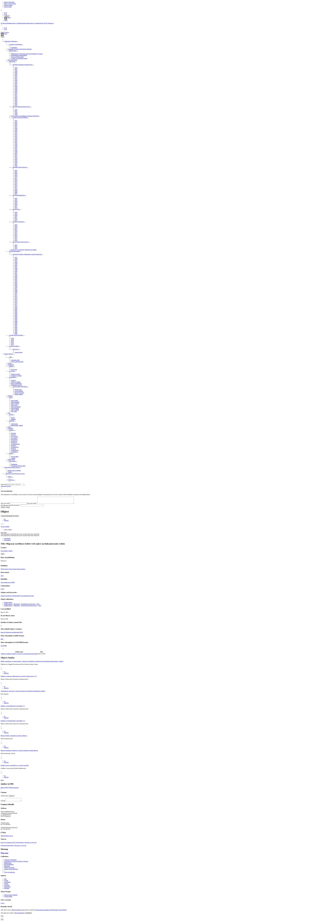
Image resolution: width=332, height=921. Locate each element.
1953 (16, 97)
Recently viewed (10, 473)
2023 (16, 248)
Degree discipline (19, 393)
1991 (16, 326)
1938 (16, 86)
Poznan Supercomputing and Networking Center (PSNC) (51, 910)
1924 (16, 123)
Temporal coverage (16, 375)
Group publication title (17, 361)
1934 (16, 80)
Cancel (3, 507)
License (13, 458)
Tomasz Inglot (18, 352)
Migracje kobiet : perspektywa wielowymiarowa (14, 735)
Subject (11, 366)
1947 (16, 148)
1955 (16, 100)
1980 (16, 309)
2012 (16, 186)
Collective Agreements (15, 44)
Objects (10, 476)
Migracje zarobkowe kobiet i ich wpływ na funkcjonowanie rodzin (19, 653)
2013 (16, 184)
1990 (16, 324)
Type (9, 413)
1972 (16, 296)
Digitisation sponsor (16, 385)
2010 (16, 189)
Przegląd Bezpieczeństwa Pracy (21, 106)
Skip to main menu (9, 2)
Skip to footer (8, 7)
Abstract (13, 380)
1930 (16, 74)
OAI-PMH (4, 645)
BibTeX (6, 520)
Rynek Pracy (16, 209)
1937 (16, 85)
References (14, 442)
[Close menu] (1, 25)
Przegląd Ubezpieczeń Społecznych (22, 64)
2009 (16, 190)
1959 (16, 276)
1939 (16, 88)
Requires (13, 448)
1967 (16, 288)
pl (6, 12)
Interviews (15, 349)
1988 (16, 321)
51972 (2, 589)
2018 (16, 176)
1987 (16, 319)
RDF (2, 639)
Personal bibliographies (17, 57)
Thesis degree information (19, 386)
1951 (16, 94)
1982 (16, 312)
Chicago (3, 800)
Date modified (15, 408)
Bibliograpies (13, 50)
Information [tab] (7, 540)
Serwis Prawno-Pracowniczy (20, 242)
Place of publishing (16, 383)
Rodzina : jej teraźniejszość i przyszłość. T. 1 (13, 706)
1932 (16, 77)
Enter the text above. (15, 505)
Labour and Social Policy (16, 335)
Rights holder (11, 459)
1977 (16, 304)
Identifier (12, 420)
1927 (16, 69)
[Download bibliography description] (1, 669)
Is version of (14, 438)
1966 (16, 287)
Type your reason (32, 503)
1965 (16, 285)
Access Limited (5, 526)
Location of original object (18, 466)
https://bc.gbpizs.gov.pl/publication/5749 (12, 632)
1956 (16, 102)
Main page (4, 853)
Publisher (10, 396)
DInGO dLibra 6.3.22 (18, 910)
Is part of (13, 434)
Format (11, 414)
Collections (7, 41)
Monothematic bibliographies (19, 55)
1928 (16, 71)
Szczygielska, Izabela (6, 551)
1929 (16, 72)
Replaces (13, 445)
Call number (14, 424)
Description (12, 377)
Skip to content (8, 5)
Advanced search (5, 486)
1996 (16, 333)
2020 (16, 173)
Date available (15, 410)
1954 (16, 99)
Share (9, 17)
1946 (16, 147)
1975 (16, 301)
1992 (16, 327)
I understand (28, 913)
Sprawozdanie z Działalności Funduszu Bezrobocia (25, 116)
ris (4, 519)
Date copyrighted (15, 406)
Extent (13, 417)
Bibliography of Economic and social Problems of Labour (27, 54)
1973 (16, 298)
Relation (11, 430)
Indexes (6, 354)
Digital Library (8, 602)
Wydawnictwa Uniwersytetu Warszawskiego (13, 569)
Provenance (12, 461)
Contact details (8, 896)
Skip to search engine (10, 3)
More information (19, 913)
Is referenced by (15, 444)
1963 (16, 282)
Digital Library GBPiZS (14, 470)
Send (8, 507)
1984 (16, 315)
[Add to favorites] (1, 667)
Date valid (14, 411)
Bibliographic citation (17, 425)
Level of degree (19, 391)
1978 (16, 305)
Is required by (15, 450)
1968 (16, 290)
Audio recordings (14, 346)
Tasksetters (14, 47)
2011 (16, 187)
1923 (16, 122)
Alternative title (15, 360)
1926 (16, 68)
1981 (16, 310)
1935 (16, 82)
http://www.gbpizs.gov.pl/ (8, 842)
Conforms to (14, 452)
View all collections (9, 872)
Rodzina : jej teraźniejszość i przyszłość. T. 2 (13, 721)
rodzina (14, 596)
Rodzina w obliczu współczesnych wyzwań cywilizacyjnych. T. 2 (19, 676)
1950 (16, 92)
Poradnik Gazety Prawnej (19, 167)
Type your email (5, 503)
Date (10, 397)
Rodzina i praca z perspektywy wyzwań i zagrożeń (15, 765)
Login (5, 20)
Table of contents (15, 382)
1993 (16, 329)
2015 (16, 181)
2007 (16, 193)
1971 (16, 295)
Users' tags (14, 369)
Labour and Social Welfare (20, 117)
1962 (16, 281)
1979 (16, 307)
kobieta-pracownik (29, 596)
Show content (8, 529)
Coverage (12, 371)
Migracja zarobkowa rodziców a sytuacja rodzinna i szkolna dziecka (19, 750)
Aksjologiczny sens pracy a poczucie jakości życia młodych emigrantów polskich (23, 691)
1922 (16, 120)
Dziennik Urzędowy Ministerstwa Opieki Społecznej (27, 254)
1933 (16, 78)
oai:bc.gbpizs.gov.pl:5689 (8, 582)
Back (2, 36)
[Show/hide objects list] (11, 195)
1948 (16, 89)
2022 (16, 170)
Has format (14, 439)
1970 (16, 293)
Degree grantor (19, 394)
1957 (16, 103)
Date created (14, 400)
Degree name (18, 389)
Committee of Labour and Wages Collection (20, 49)
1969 (16, 291)
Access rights (14, 456)
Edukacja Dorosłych (18, 221)
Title (10, 357)
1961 (16, 279)
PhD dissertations (12, 60)
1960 (16, 277)
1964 (16, 284)
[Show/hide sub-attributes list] (8, 357)
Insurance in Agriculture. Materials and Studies (24, 249)
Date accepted (15, 403)
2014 (16, 183)
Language (10, 428)
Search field (4, 484)
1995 (16, 332)
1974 (16, 299)
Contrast (7, 16)
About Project (8, 467)
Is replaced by (15, 447)
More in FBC (4, 787)
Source (9, 427)
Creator (10, 363)
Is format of (14, 441)
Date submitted (15, 402)
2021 (16, 172)
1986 (16, 318)
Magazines (12, 61)
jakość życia (20, 596)
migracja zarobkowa (6, 596)
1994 (16, 330)
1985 (16, 316)
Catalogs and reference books (19, 58)
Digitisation (14, 464)
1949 (16, 91)
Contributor (11, 365)
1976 (16, 302)
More (2, 780)
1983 (16, 313)
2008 (16, 192)
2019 (16, 175)
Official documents (14, 251)
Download (3, 532)
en (5, 12)
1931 (16, 75)
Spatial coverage (15, 374)
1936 (16, 83)
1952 (16, 95)
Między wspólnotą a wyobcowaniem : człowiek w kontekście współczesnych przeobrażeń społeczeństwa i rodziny (32, 661)
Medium (13, 419)
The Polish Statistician (18, 195)
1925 (16, 125)
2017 (16, 178)
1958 (16, 105)
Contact (10, 472)
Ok (2, 916)
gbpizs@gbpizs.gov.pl (7, 836)
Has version (14, 436)
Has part (13, 433)
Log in (2, 903)
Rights (11, 453)
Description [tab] (7, 538)
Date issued (14, 405)
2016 (16, 179)
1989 (16, 323)
